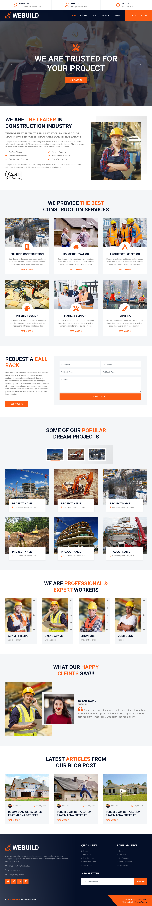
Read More (26, 269)
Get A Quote (138, 15)
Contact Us (87, 865)
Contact (117, 15)
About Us (87, 854)
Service (94, 15)
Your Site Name (13, 899)
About (83, 15)
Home (74, 15)
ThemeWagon (141, 902)
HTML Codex (141, 899)
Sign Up (140, 881)
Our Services (88, 858)
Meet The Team (89, 862)
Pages (104, 15)
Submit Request (100, 396)
